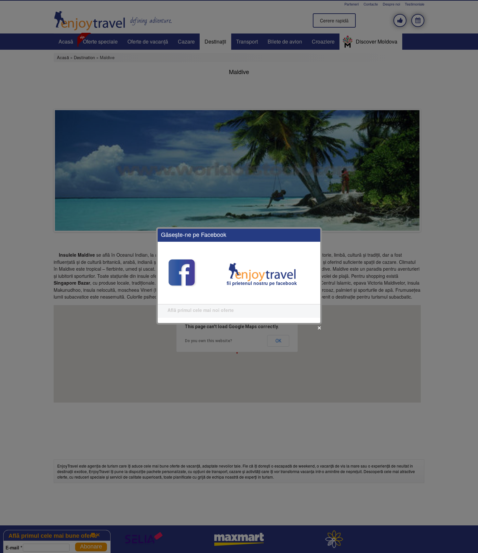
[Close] (319, 327)
